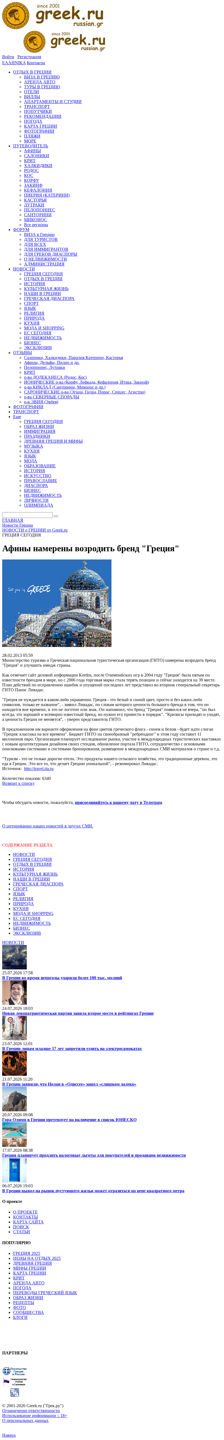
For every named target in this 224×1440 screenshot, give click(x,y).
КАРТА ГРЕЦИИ (29, 1273)
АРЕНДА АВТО (29, 1283)
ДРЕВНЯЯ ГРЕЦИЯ (32, 1263)
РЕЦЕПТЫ (23, 1302)
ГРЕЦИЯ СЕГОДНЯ (32, 859)
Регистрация (29, 56)
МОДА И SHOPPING (33, 913)
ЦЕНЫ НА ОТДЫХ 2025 (37, 1258)
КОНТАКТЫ (25, 1217)
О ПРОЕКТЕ (25, 1212)
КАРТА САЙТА (28, 1222)
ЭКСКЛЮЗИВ (27, 933)
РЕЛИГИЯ (23, 898)
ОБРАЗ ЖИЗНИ (28, 1297)
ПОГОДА (22, 1287)
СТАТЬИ (21, 1231)
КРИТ (19, 1278)
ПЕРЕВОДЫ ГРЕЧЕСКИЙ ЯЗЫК (45, 1292)
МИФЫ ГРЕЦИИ (29, 1268)
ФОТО (19, 1307)
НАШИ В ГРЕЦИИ (31, 879)
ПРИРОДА (23, 903)
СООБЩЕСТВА (28, 1312)
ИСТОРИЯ (23, 869)
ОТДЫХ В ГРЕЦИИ (32, 864)
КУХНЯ (21, 908)
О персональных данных (25, 1420)
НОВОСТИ (24, 854)
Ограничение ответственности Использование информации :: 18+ (34, 1413)
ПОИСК (21, 1227)
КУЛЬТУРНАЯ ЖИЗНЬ (35, 874)
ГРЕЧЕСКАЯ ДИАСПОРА (38, 884)
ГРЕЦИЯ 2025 (26, 1253)
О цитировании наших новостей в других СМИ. (47, 826)
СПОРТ (20, 889)
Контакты (36, 62)
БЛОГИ (20, 1317)
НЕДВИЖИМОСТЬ (32, 923)
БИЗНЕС (21, 928)
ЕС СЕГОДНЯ (26, 918)
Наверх (9, 1435)
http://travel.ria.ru (39, 768)
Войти (8, 56)
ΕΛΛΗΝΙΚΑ (14, 62)
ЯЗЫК (19, 893)
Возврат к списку (18, 783)
